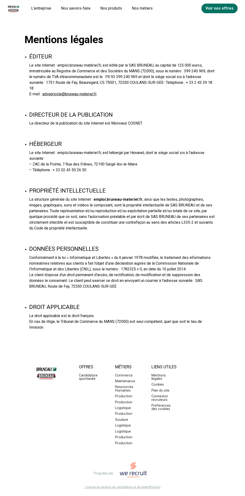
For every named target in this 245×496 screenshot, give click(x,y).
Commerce (124, 375)
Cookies (157, 384)
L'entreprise (41, 8)
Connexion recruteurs (159, 398)
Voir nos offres (220, 8)
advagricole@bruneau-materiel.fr (69, 94)
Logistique (123, 408)
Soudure (121, 420)
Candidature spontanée (88, 377)
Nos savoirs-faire (75, 8)
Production (123, 396)
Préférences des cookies (161, 407)
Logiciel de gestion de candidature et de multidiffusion (123, 487)
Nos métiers (142, 8)
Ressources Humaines (124, 388)
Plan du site (160, 390)
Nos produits (111, 8)
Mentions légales (158, 377)
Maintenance (125, 381)
